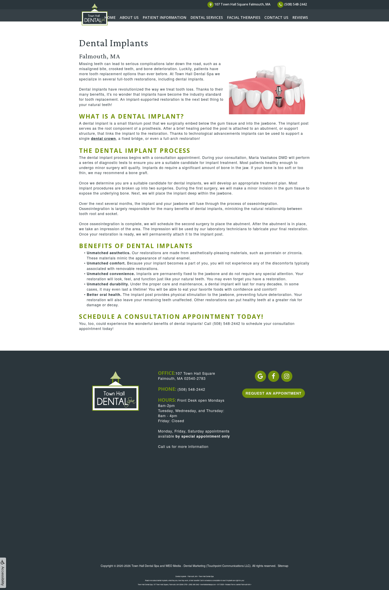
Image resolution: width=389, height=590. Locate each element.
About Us (129, 17)
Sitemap (283, 566)
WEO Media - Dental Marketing (185, 566)
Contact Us (276, 17)
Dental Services (206, 17)
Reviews (300, 17)
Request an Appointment (273, 393)
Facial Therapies (243, 17)
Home (110, 17)
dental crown (103, 138)
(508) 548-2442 (226, 323)
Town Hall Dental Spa (145, 566)
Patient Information (164, 17)
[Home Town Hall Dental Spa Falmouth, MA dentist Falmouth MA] (99, 14)
